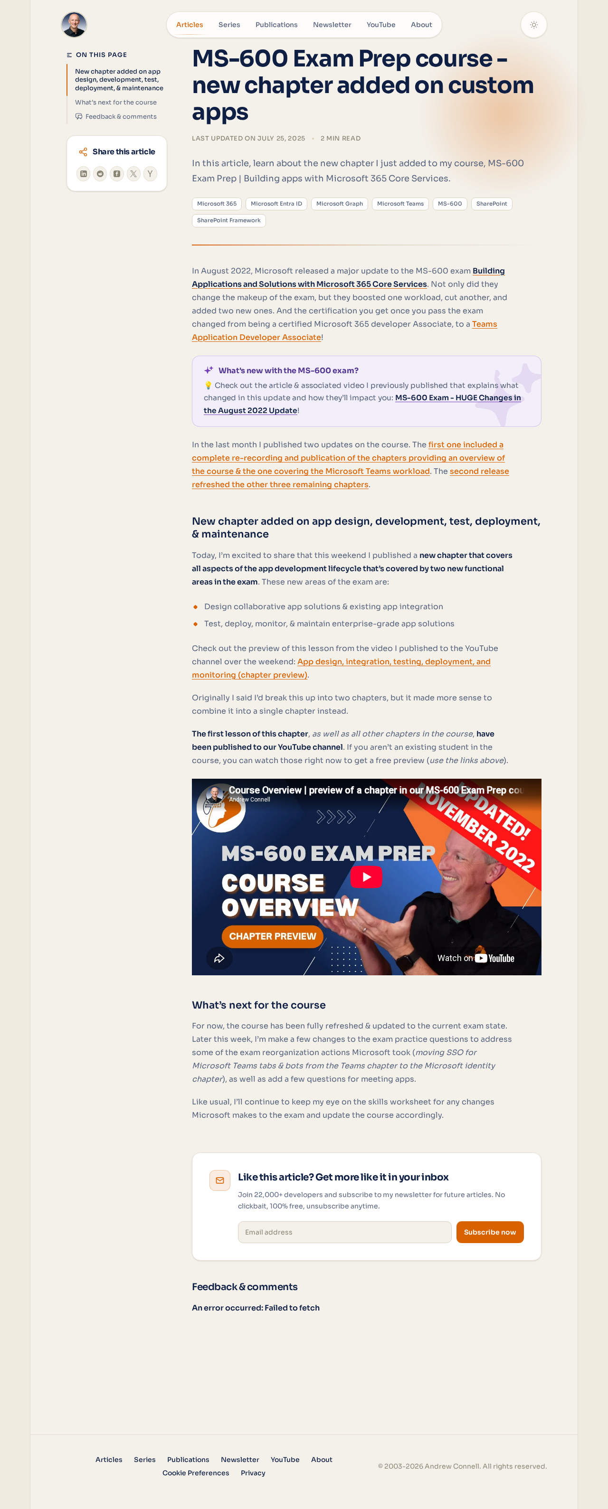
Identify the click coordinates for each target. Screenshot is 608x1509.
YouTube (381, 24)
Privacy (253, 1473)
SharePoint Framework (229, 220)
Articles (189, 24)
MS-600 (450, 203)
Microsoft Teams (400, 203)
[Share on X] (134, 173)
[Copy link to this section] (182, 528)
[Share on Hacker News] (150, 173)
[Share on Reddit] (100, 173)
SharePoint (491, 203)
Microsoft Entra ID (276, 203)
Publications (277, 24)
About (421, 24)
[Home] (74, 24)
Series (229, 24)
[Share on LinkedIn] (83, 173)
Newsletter (332, 24)
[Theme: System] (534, 24)
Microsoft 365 (217, 203)
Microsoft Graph (339, 203)
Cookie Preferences (195, 1473)
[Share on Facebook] (117, 173)
